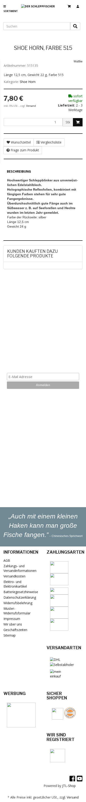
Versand (31, 105)
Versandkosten (14, 576)
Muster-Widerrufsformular (17, 610)
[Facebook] (72, 778)
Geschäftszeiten (15, 630)
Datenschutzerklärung (19, 597)
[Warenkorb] (71, 4)
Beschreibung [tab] (19, 171)
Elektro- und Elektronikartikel (15, 584)
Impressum (11, 618)
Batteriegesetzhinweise (20, 592)
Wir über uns (12, 624)
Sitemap (9, 635)
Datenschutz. (43, 359)
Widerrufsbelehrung (17, 603)
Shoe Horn (28, 81)
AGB (6, 560)
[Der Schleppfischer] (39, 10)
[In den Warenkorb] (78, 122)
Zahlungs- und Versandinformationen (19, 568)
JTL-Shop (69, 786)
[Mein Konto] (80, 4)
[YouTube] (80, 778)
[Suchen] (75, 26)
